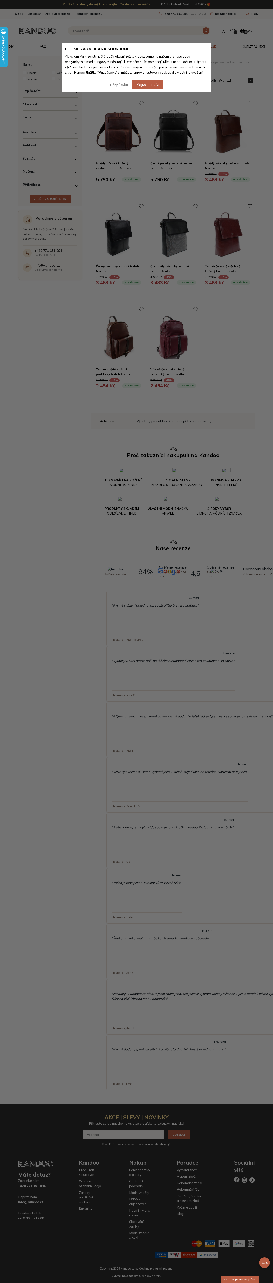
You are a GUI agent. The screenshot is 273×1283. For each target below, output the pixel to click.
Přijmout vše (147, 85)
